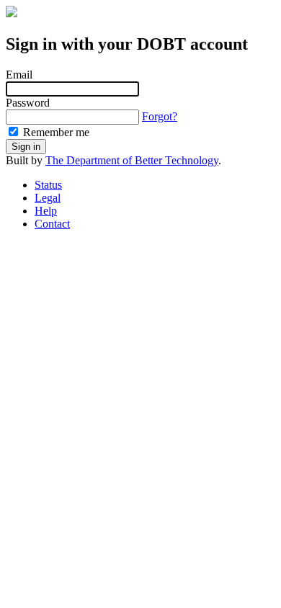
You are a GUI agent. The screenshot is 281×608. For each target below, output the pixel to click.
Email (19, 74)
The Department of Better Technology (131, 160)
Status (48, 185)
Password (28, 103)
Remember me (54, 132)
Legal (48, 198)
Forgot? (159, 116)
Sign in (26, 146)
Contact (52, 224)
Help (46, 211)
